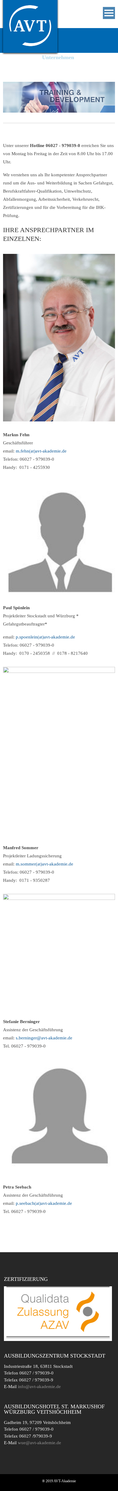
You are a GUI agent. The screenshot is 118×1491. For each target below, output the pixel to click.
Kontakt (16, 77)
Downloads (71, 67)
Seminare (18, 57)
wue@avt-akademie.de (39, 1442)
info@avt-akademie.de (39, 1386)
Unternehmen (58, 57)
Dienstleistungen (26, 67)
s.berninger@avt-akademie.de (44, 1037)
